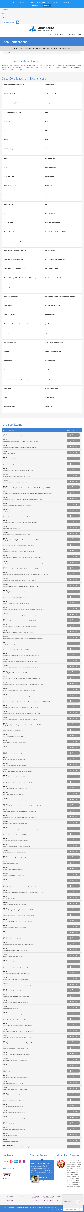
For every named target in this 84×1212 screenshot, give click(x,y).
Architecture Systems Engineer (12, 112)
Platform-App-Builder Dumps (9, 1201)
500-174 (5, 746)
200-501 (5, 451)
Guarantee (19, 1207)
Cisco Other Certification (11, 296)
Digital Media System (10, 342)
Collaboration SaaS (50, 314)
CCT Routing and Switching (52, 222)
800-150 (5, 1128)
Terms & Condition (29, 1207)
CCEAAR (47, 130)
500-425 (5, 787)
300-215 (5, 486)
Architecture (48, 103)
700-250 (5, 989)
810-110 (5, 1133)
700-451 (5, 1000)
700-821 (5, 1087)
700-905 (5, 1122)
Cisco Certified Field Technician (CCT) (14, 268)
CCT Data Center (8, 222)
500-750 (5, 873)
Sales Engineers (49, 379)
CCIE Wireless (48, 149)
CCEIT (46, 140)
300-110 (5, 474)
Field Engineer (8, 360)
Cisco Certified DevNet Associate (13, 259)
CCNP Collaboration (50, 167)
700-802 (5, 1070)
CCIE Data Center (9, 149)
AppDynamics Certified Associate (54, 94)
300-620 (5, 578)
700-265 (5, 995)
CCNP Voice (48, 195)
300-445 (5, 538)
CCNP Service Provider (10, 195)
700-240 (5, 966)
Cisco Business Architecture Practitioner (15, 250)
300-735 (5, 630)
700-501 (5, 1006)
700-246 (5, 983)
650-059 (5, 943)
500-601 (5, 844)
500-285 (5, 775)
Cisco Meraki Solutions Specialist (54, 287)
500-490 (5, 833)
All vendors (58, 34)
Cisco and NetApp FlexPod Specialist (14, 241)
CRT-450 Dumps (61, 1196)
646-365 (5, 919)
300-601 (5, 567)
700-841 (5, 1110)
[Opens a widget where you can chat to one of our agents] (72, 1202)
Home (49, 34)
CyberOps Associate (50, 324)
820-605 (5, 1139)
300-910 (5, 677)
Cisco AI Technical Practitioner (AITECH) (56, 232)
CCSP (46, 204)
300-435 (5, 526)
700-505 (5, 1012)
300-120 (5, 480)
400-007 (5, 734)
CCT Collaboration (50, 213)
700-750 (5, 1047)
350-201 (5, 688)
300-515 (5, 549)
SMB (5, 397)
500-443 (5, 804)
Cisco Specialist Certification (52, 305)
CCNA (6, 158)
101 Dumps (22, 1196)
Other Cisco (48, 370)
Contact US (40, 1207)
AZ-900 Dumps (35, 1200)
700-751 (5, 1052)
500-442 (5, 798)
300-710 (5, 601)
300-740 (5, 636)
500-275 (5, 769)
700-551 (5, 1018)
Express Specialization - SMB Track (54, 351)
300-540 (5, 561)
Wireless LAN (48, 406)
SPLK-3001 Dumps (62, 1200)
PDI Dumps (22, 1200)
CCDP (46, 121)
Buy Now (74, 435)
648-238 (5, 925)
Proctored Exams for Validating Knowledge (16, 379)
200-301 (5, 445)
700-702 (5, 1035)
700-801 (5, 1064)
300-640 (5, 596)
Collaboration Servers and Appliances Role (16, 324)
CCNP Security (49, 186)
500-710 (5, 867)
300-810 (5, 648)
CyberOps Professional (10, 333)
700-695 (5, 1024)
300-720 (5, 613)
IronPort (6, 370)
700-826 (5, 1099)
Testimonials (70, 34)
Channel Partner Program (11, 232)
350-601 (5, 706)
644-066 (5, 902)
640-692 (5, 896)
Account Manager (49, 84)
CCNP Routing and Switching (12, 186)
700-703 (5, 1041)
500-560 (5, 839)
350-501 (5, 700)
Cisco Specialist (8, 305)
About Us (11, 1207)
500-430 (5, 792)
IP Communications (50, 360)
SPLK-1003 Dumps (48, 1200)
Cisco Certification (50, 250)
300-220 (5, 492)
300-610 (5, 573)
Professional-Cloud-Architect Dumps (48, 1197)
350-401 (5, 694)
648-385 (5, 937)
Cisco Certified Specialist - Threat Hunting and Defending (20, 278)
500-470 (5, 827)
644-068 (5, 908)
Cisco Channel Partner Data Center (54, 278)
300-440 (5, 532)
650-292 (5, 948)
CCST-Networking (8, 1145)
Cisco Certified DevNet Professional (55, 259)
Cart (79, 34)
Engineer (6, 351)
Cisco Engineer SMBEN (10, 287)
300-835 (5, 671)
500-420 (5, 781)
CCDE (46, 112)
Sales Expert (7, 388)
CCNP (5, 167)
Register (6, 14)
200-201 (5, 440)
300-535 (5, 555)
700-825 (5, 1093)
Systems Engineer (50, 397)
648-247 (5, 931)
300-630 (5, 584)
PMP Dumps (9, 1196)
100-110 (5, 434)
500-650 (5, 850)
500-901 (5, 885)
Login (6, 9)
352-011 (5, 729)
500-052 (5, 740)
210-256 (5, 469)
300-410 (5, 497)
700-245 (5, 977)
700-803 (5, 1076)
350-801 (5, 717)
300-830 (5, 665)
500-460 (5, 821)
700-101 (5, 954)
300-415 (5, 503)
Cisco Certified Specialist (51, 268)
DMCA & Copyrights (50, 1207)
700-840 (5, 1104)
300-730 (5, 625)
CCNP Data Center (9, 176)
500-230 (5, 763)
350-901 (5, 723)
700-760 (5, 1058)
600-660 (5, 891)
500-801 (5, 879)
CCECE (6, 140)
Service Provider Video (51, 388)
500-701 (5, 862)
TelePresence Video (9, 406)
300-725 (5, 619)
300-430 (5, 521)
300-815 (5, 654)
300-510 (5, 544)
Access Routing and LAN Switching (14, 84)
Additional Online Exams (11, 94)
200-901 (5, 457)
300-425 (5, 515)
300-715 (5, 607)
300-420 (5, 509)
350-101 (5, 682)
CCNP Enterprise (49, 176)
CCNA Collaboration (50, 158)
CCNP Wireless (8, 204)
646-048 (5, 914)
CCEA (5, 130)
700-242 (5, 972)
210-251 (5, 463)
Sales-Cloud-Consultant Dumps (35, 1197)
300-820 (5, 659)
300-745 (5, 642)
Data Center (48, 333)
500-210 (5, 752)
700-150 (5, 960)
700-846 (5, 1116)
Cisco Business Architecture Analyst (54, 241)
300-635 (5, 590)
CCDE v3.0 (7, 121)
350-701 (5, 711)
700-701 (5, 1029)
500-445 (5, 815)
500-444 (5, 810)
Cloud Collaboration (9, 314)
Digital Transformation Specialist (54, 342)
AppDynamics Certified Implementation (15, 103)
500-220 (5, 758)
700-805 (5, 1081)
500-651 (5, 856)
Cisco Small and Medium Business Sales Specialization (60, 296)
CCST (5, 213)
